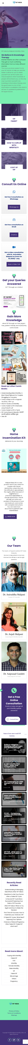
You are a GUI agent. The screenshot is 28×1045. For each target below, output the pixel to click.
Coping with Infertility (14, 955)
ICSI (14, 961)
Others (14, 979)
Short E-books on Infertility (10, 404)
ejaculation (16, 496)
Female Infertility (14, 966)
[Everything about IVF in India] (18, 2)
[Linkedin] (18, 1040)
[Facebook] (9, 1040)
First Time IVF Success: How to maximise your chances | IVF (14, 914)
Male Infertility (14, 968)
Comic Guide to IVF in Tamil (10, 410)
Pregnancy (14, 981)
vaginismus (13, 494)
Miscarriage (14, 976)
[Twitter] (14, 1040)
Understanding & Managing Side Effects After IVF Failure (14, 891)
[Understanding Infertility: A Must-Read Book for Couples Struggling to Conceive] (14, 337)
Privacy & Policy (14, 1011)
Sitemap (14, 1015)
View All (3, 416)
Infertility (14, 963)
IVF (14, 971)
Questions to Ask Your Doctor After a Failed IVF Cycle (14, 895)
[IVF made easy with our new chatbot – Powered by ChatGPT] (14, 301)
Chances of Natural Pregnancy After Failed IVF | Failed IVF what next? (14, 924)
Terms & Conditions (14, 1013)
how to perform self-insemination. (16, 509)
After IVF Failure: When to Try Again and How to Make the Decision (14, 908)
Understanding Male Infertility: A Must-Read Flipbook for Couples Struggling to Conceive (12, 395)
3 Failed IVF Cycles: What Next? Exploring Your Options (14, 918)
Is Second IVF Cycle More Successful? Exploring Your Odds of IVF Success (14, 901)
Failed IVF (14, 958)
